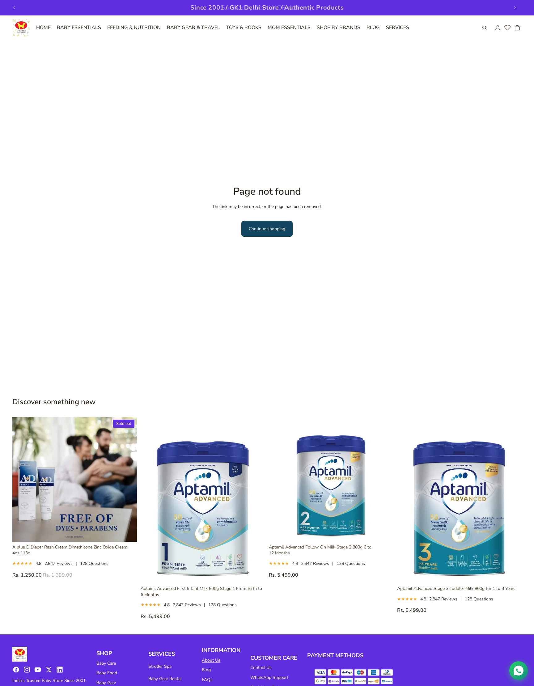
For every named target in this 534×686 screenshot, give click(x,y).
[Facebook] (16, 669)
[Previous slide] (14, 8)
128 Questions (94, 563)
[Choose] (255, 573)
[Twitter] (49, 669)
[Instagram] (27, 669)
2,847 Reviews (58, 563)
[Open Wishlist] (507, 28)
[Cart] (517, 28)
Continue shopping (267, 229)
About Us (211, 660)
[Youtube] (37, 669)
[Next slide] (515, 8)
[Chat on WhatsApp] (518, 670)
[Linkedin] (59, 669)
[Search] (484, 28)
